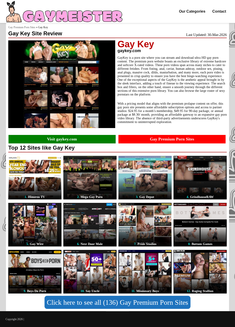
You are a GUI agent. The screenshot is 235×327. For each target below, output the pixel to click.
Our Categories (192, 11)
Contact (219, 11)
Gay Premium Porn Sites (21, 27)
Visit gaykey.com (62, 139)
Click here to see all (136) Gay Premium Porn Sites (117, 302)
